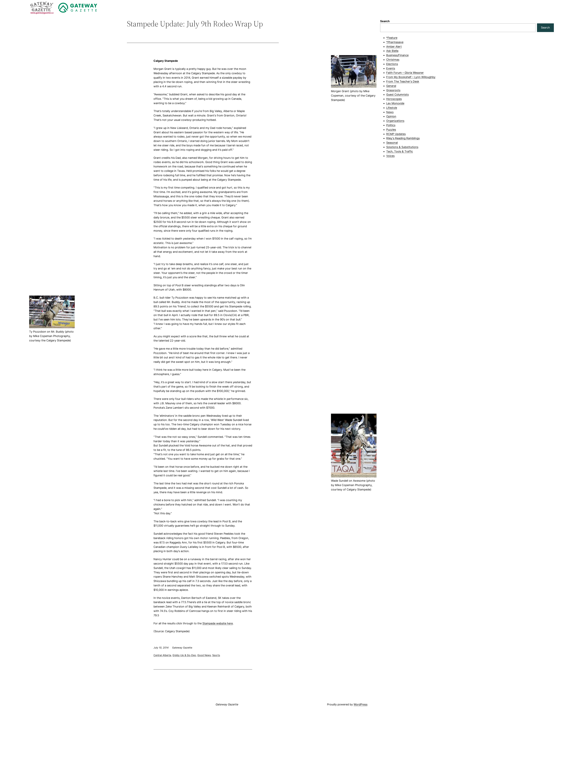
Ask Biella (392, 50)
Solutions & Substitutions (402, 147)
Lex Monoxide (395, 103)
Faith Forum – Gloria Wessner (405, 72)
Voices (390, 155)
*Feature (391, 37)
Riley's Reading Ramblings (403, 138)
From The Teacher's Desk (402, 81)
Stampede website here (217, 623)
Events (390, 68)
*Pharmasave (394, 42)
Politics (390, 125)
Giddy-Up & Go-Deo (184, 655)
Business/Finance (397, 55)
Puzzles (391, 129)
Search (385, 21)
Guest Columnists (397, 94)
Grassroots (393, 90)
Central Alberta (162, 655)
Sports (216, 655)
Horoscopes (394, 98)
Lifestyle (391, 107)
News (390, 112)
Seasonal (392, 142)
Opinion (391, 116)
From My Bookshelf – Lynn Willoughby (410, 77)
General (391, 85)
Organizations (395, 120)
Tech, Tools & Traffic (399, 151)
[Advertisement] (467, 183)
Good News (204, 655)
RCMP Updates (396, 134)
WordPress (360, 704)
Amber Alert (394, 46)
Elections (392, 64)
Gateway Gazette (227, 704)
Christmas (392, 59)
